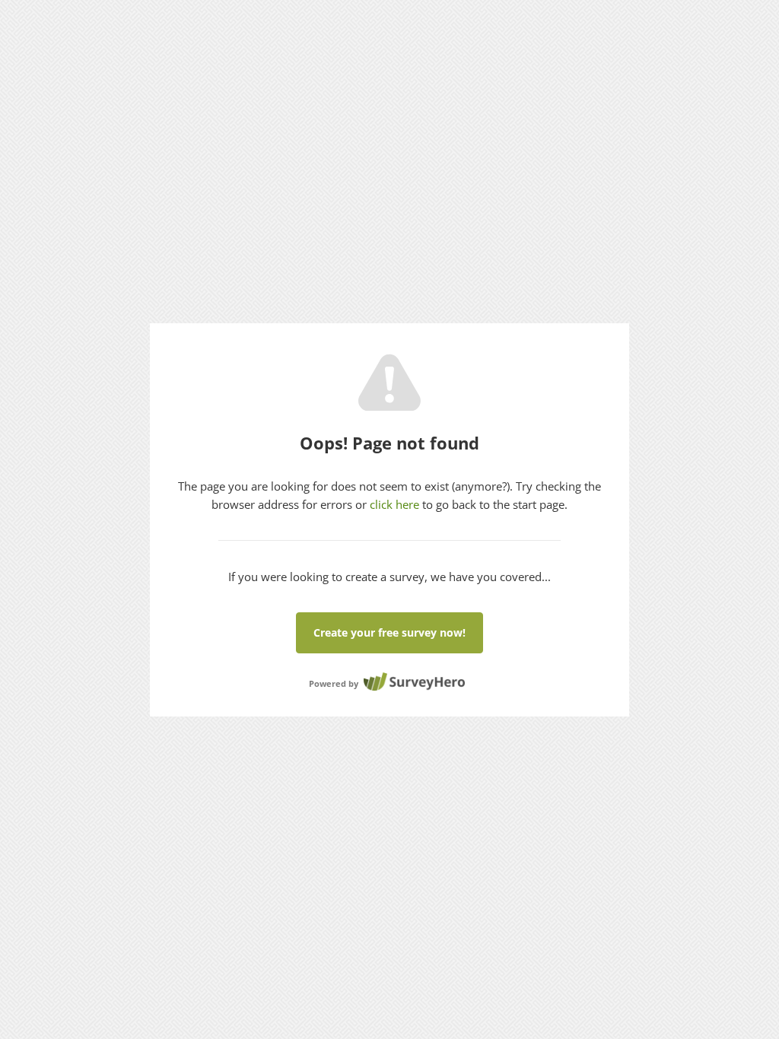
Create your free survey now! (389, 632)
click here (394, 504)
